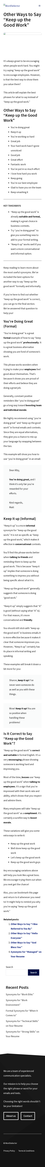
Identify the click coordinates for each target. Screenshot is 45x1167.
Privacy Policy (9, 1151)
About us (11, 1115)
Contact (28, 1115)
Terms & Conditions (26, 1151)
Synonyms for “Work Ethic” (20, 994)
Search (9, 967)
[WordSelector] (11, 5)
